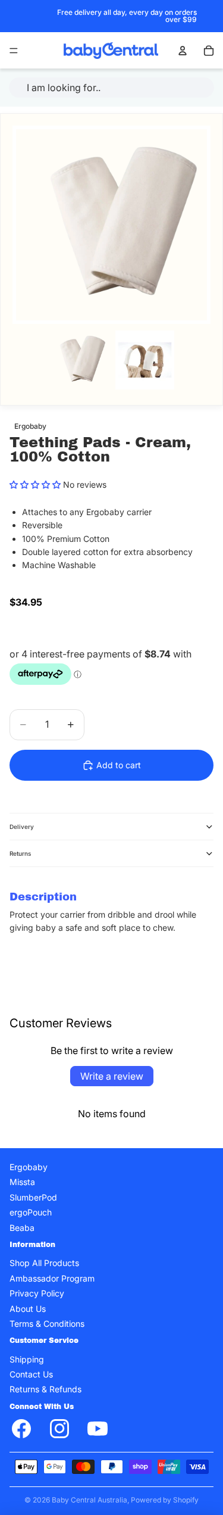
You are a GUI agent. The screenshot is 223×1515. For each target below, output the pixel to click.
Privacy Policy (37, 1293)
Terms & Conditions (47, 1323)
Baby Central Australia (89, 1499)
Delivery (22, 826)
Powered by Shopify (165, 1499)
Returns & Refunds (45, 1390)
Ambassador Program (52, 1278)
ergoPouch (31, 1212)
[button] (35, 484)
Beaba (22, 1228)
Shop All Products (44, 1263)
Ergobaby (29, 1167)
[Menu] (13, 50)
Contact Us (31, 1374)
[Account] (182, 51)
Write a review (111, 1076)
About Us (28, 1309)
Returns (20, 853)
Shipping (27, 1359)
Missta (22, 1182)
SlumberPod (33, 1197)
